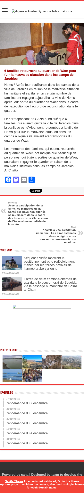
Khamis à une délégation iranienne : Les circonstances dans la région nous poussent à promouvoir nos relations (56, 235)
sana (24, 475)
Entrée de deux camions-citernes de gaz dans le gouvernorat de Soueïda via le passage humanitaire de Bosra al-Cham (50, 284)
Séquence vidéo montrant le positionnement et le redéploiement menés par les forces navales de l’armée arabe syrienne (49, 263)
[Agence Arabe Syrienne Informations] (42, 11)
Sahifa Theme (14, 481)
